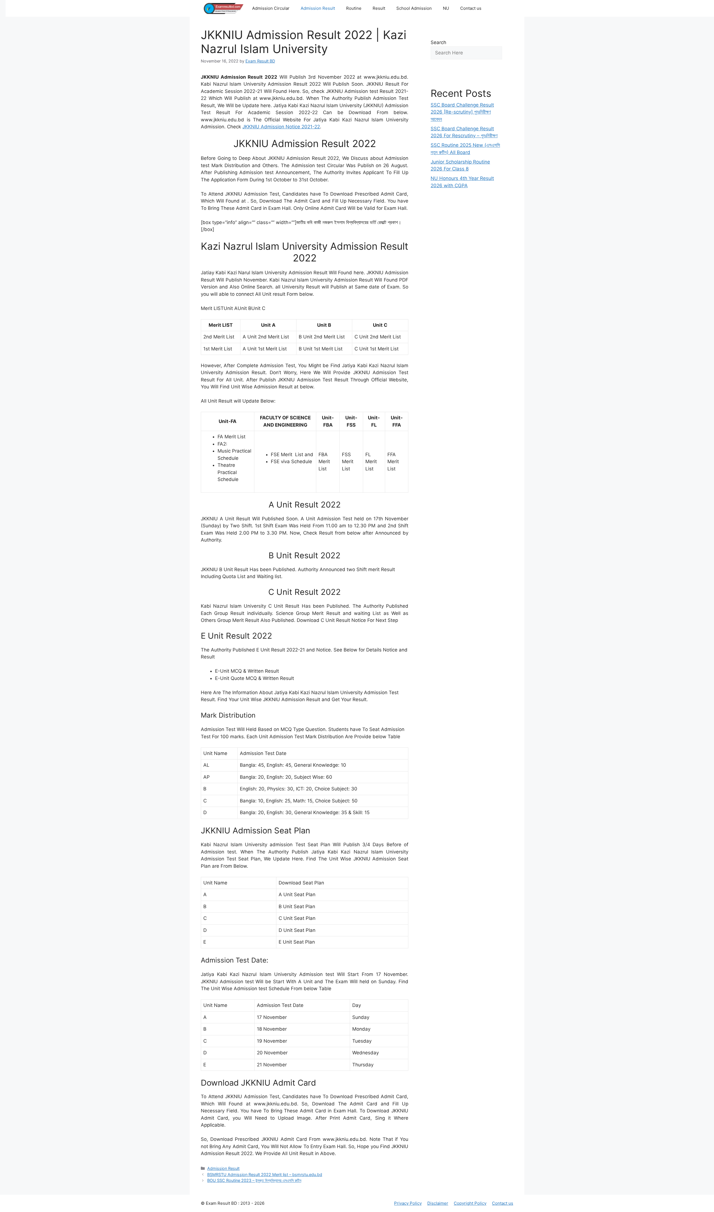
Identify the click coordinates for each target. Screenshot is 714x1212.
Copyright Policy (470, 1203)
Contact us (470, 8)
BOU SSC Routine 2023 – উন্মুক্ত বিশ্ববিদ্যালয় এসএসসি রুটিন (254, 1180)
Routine (353, 8)
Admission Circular (271, 8)
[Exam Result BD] (224, 8)
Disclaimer (437, 1203)
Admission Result (318, 8)
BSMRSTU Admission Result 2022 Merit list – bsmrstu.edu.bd (264, 1174)
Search (438, 42)
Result (379, 8)
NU (446, 8)
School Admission (414, 8)
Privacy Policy (408, 1203)
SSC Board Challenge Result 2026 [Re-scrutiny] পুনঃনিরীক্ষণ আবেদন (462, 112)
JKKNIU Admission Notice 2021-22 (281, 126)
